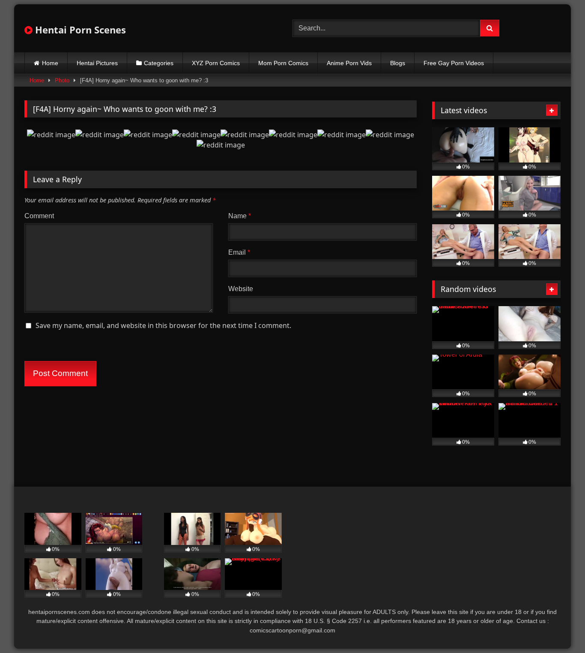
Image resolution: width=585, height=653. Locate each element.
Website (240, 288)
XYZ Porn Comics (216, 63)
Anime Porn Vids (349, 63)
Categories (158, 63)
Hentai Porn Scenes (79, 29)
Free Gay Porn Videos (454, 63)
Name (239, 216)
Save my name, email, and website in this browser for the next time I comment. (163, 325)
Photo (62, 80)
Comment (39, 216)
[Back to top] (558, 627)
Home (50, 63)
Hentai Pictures (97, 63)
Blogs (397, 63)
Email (239, 252)
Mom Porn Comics (283, 63)
